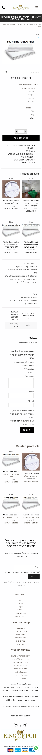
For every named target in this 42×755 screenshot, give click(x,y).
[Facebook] (25, 725)
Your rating (29, 369)
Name (31, 392)
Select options (30, 200)
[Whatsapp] (20, 725)
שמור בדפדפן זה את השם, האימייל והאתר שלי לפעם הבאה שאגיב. (22, 414)
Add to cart (21, 138)
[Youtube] (16, 725)
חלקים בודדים (20, 24)
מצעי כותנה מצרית (30, 24)
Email (31, 401)
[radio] (26, 91)
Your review (28, 376)
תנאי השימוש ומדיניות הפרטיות (15, 572)
